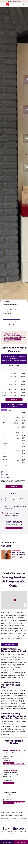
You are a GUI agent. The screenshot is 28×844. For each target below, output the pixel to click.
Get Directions (9, 644)
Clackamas (7, 301)
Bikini (3, 370)
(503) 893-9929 (8, 800)
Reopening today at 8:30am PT (10, 304)
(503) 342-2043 (8, 780)
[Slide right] (25, 1)
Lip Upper (4, 395)
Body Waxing (4, 472)
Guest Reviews (14, 522)
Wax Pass (3, 475)
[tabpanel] (14, 154)
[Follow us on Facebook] (9, 325)
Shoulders (5, 456)
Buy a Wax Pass (11, 322)
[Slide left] (2, 1)
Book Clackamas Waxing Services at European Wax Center (14, 579)
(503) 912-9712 (8, 760)
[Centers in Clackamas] (15, 601)
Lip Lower (4, 392)
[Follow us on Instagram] (13, 325)
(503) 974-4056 (8, 314)
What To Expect (5, 477)
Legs (4, 449)
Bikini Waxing (4, 471)
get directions (8, 311)
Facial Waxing (4, 474)
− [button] (24, 606)
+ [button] (24, 604)
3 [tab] (26, 154)
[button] (22, 4)
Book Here (11, 318)
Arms (4, 412)
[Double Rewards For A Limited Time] (14, 343)
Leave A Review (14, 528)
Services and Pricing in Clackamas (14, 349)
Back (4, 416)
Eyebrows (4, 389)
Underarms (4, 387)
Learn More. (19, 362)
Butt (4, 431)
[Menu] (2, 4)
